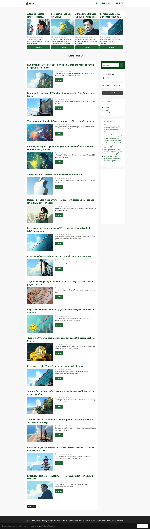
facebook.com (103, 78)
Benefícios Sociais (110, 105)
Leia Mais (39, 47)
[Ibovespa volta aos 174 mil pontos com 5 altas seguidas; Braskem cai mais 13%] (111, 27)
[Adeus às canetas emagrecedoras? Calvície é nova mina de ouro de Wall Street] (38, 27)
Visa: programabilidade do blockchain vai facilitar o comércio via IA (60, 121)
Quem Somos (107, 3)
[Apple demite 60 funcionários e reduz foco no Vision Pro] (40, 186)
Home (95, 3)
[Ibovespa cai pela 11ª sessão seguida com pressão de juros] (40, 377)
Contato (119, 3)
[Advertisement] (112, 196)
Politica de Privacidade (48, 526)
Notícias (106, 110)
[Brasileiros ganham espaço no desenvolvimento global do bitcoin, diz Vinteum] (62, 27)
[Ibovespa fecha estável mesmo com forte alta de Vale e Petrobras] (40, 267)
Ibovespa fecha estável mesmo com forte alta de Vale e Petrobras (59, 256)
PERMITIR (142, 526)
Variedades (107, 113)
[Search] (121, 65)
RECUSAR (130, 526)
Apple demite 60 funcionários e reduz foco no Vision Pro (54, 174)
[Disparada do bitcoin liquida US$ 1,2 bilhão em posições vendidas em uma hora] (40, 324)
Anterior (32, 506)
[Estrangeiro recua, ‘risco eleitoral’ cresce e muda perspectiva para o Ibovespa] (40, 490)
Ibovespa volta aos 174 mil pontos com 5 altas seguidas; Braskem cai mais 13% (113, 152)
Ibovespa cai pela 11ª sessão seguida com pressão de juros (55, 366)
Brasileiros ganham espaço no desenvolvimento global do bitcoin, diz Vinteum (113, 136)
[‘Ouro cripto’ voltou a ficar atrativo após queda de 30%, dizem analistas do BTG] (40, 352)
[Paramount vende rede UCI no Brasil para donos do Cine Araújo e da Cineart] (40, 107)
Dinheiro (106, 107)
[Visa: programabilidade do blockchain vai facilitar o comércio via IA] (40, 132)
